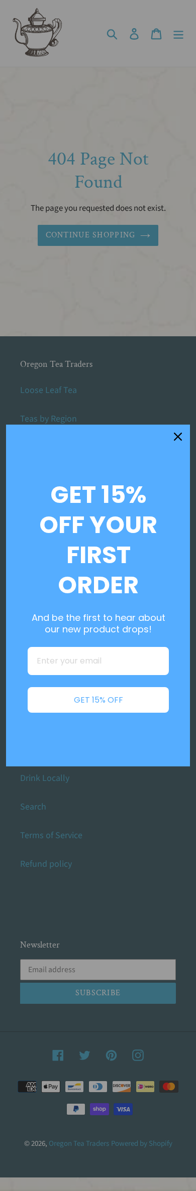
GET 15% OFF (98, 700)
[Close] (178, 437)
